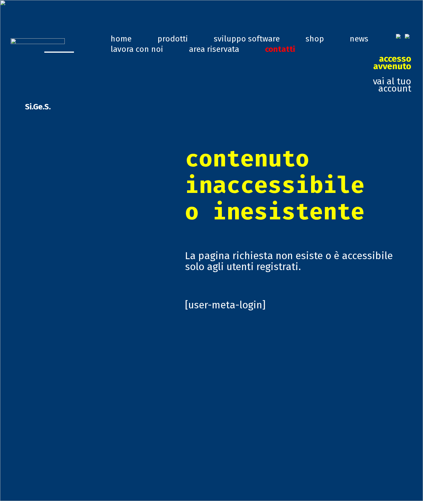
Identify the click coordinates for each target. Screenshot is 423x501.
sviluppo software (247, 38)
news (359, 38)
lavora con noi (136, 49)
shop (315, 38)
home (121, 38)
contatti (280, 49)
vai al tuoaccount (392, 73)
